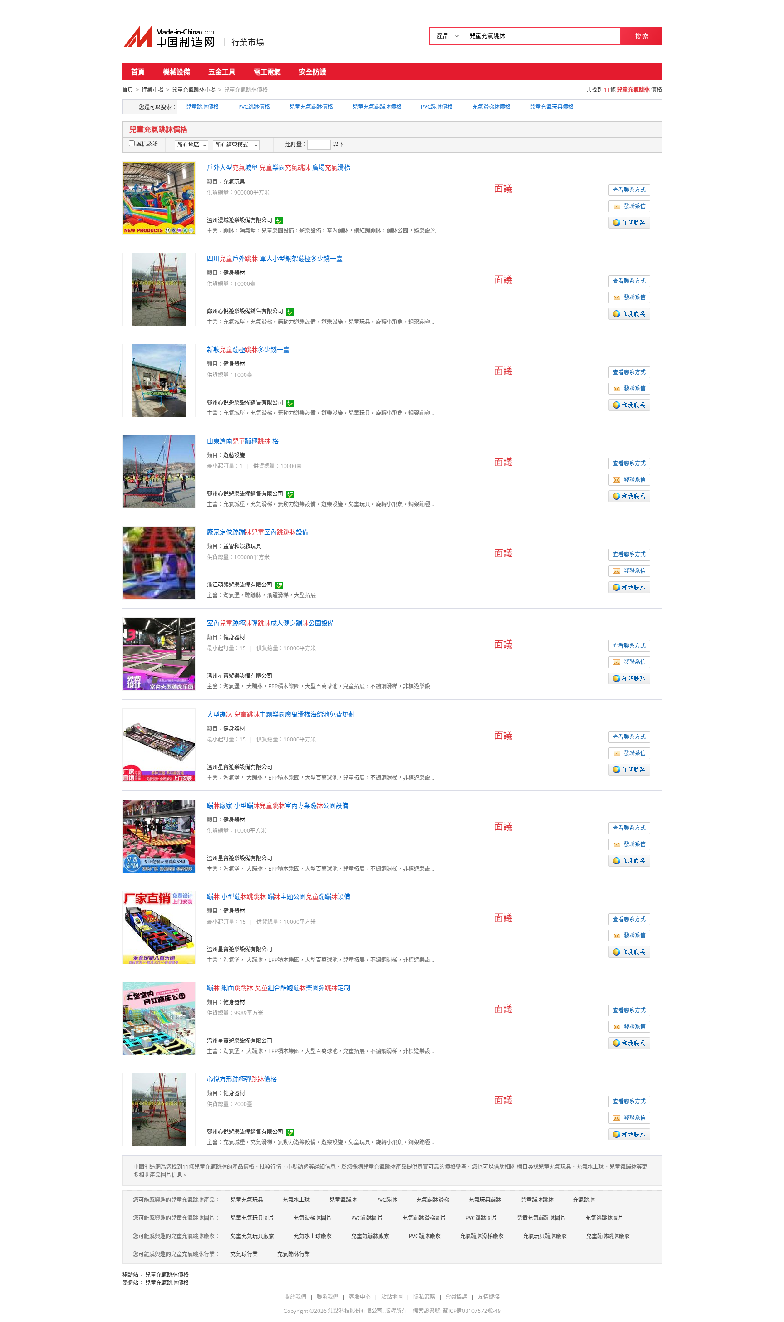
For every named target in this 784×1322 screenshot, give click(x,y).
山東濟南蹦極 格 (243, 440)
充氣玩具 (234, 181)
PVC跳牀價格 (254, 107)
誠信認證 (147, 144)
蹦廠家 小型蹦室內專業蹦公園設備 (277, 805)
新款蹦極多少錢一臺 (248, 349)
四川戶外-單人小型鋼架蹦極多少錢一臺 (275, 258)
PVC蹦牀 (386, 1200)
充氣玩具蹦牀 (485, 1200)
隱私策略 (424, 1297)
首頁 (138, 71)
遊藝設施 (234, 455)
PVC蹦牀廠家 (425, 1236)
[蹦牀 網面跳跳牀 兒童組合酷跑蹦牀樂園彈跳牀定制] (158, 1018)
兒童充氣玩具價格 (551, 107)
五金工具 (221, 71)
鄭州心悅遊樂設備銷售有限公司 (245, 311)
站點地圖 (392, 1297)
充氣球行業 (244, 1254)
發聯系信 (635, 206)
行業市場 (247, 42)
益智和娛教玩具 (242, 546)
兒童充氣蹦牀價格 (311, 107)
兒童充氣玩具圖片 (252, 1218)
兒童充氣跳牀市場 (194, 89)
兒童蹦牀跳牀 (537, 1200)
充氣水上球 (296, 1200)
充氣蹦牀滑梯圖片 (424, 1218)
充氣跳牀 (584, 1200)
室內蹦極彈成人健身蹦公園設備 (270, 623)
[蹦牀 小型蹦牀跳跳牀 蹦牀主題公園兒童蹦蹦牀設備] (158, 927)
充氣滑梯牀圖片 (313, 1218)
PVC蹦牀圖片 (367, 1218)
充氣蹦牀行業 (293, 1254)
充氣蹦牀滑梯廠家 (482, 1236)
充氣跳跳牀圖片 (604, 1218)
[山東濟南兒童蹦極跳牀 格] (158, 471)
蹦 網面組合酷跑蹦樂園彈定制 (278, 987)
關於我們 (295, 1297)
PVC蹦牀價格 (437, 107)
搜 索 (641, 36)
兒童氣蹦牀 (343, 1200)
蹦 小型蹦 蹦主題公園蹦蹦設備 (278, 896)
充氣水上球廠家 (313, 1236)
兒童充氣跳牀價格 (167, 1274)
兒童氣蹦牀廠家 (370, 1236)
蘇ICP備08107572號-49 (472, 1311)
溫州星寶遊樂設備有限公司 (239, 676)
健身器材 (234, 273)
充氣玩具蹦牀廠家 (545, 1236)
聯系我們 (327, 1297)
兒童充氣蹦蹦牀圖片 (541, 1218)
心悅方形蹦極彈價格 (242, 1078)
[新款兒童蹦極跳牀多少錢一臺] (159, 380)
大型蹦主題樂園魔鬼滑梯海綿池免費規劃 (281, 714)
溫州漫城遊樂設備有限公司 (239, 220)
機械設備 (176, 71)
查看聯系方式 (629, 190)
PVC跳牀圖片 (481, 1218)
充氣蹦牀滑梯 (432, 1200)
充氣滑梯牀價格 (491, 107)
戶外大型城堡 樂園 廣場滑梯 (278, 167)
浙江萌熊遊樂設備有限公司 (239, 585)
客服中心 (360, 1297)
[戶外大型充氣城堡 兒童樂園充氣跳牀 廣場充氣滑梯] (158, 197)
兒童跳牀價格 (202, 107)
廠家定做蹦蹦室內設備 (258, 531)
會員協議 (456, 1297)
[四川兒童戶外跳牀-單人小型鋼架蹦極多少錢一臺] (159, 289)
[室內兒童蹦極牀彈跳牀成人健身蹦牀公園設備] (158, 653)
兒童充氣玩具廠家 (252, 1236)
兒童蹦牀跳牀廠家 (608, 1236)
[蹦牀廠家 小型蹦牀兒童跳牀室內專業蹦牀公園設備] (158, 835)
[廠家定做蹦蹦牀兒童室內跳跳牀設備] (158, 562)
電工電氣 (267, 71)
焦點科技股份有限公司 (355, 1311)
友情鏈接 (489, 1297)
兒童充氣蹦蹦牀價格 (377, 107)
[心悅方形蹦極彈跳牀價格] (159, 1109)
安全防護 (312, 71)
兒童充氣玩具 (246, 1200)
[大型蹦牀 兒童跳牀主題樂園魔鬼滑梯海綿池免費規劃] (158, 744)
